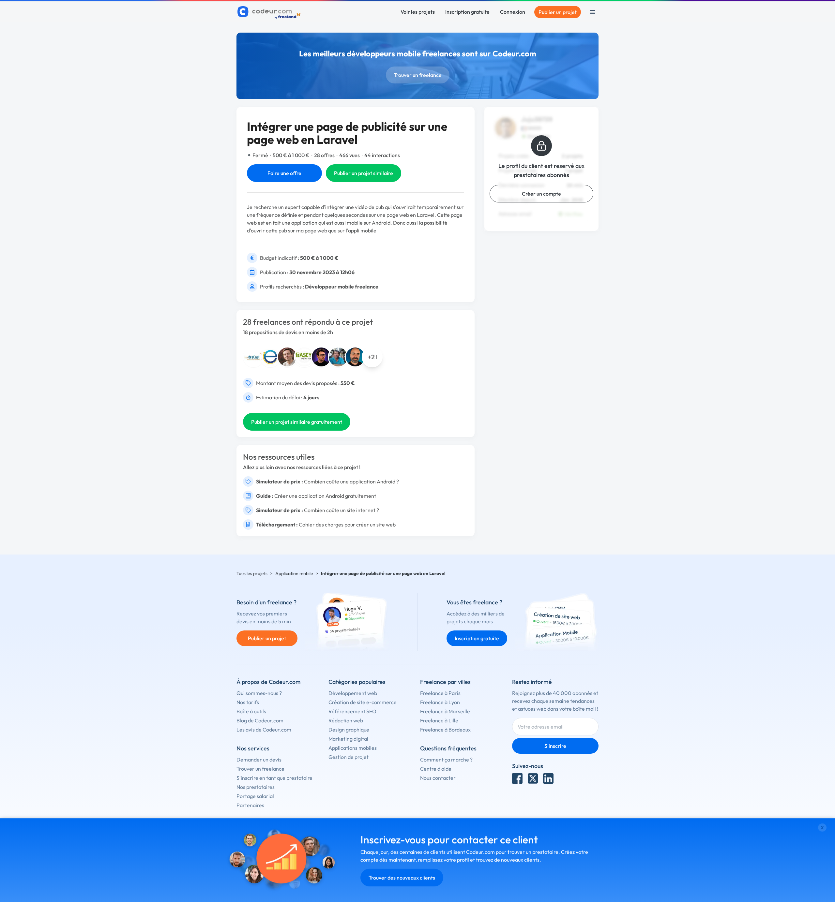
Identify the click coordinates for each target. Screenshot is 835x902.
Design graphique (348, 729)
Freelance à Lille (439, 720)
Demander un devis (258, 759)
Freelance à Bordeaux (445, 729)
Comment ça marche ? (446, 759)
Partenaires (250, 805)
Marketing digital (348, 738)
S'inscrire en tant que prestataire (274, 778)
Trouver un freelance (418, 75)
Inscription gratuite (467, 11)
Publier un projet (558, 12)
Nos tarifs (247, 702)
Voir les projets (418, 11)
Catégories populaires (357, 682)
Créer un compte (541, 193)
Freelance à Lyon (440, 702)
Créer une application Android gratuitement (325, 496)
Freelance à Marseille (445, 711)
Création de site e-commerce (362, 702)
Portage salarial (255, 796)
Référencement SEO (352, 711)
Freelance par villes (445, 682)
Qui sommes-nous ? (259, 693)
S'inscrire (555, 746)
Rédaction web (345, 720)
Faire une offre (284, 173)
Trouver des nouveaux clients (402, 877)
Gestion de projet (348, 757)
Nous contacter (438, 778)
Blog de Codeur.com (259, 720)
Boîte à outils (251, 711)
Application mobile (294, 573)
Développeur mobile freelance (341, 286)
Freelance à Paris (440, 693)
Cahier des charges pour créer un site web (347, 524)
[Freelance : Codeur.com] (269, 12)
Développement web (352, 693)
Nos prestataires (255, 787)
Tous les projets (251, 573)
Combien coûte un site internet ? (341, 510)
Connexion (512, 11)
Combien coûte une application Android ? (351, 481)
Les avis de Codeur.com (263, 729)
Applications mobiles (352, 748)
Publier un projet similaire (363, 173)
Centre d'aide (435, 768)
